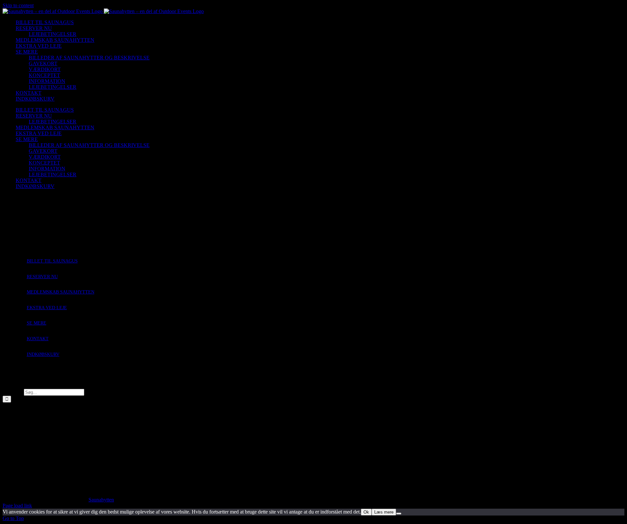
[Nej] (398, 514)
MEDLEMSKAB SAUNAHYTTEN (60, 292)
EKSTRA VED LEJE (47, 307)
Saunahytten (101, 499)
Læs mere (384, 512)
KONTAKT (38, 338)
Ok (366, 512)
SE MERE (36, 323)
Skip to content (18, 5)
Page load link (17, 505)
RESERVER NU (42, 276)
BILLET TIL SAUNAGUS (52, 261)
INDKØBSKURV (43, 354)
